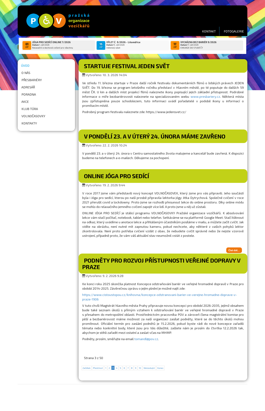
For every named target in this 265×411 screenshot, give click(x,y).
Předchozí (98, 368)
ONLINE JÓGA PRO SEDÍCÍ (116, 175)
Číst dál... (234, 250)
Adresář (28, 87)
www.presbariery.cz (205, 96)
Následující (149, 368)
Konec (160, 368)
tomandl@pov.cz (146, 339)
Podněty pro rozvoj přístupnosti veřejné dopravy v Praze (161, 263)
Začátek (86, 368)
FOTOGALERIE (234, 31)
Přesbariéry (31, 80)
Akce (25, 102)
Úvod (25, 65)
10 (140, 368)
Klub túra (29, 109)
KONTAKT (209, 31)
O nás (25, 73)
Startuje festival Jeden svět (127, 65)
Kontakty (29, 123)
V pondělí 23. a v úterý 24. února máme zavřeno (154, 136)
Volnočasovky (33, 116)
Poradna (28, 94)
